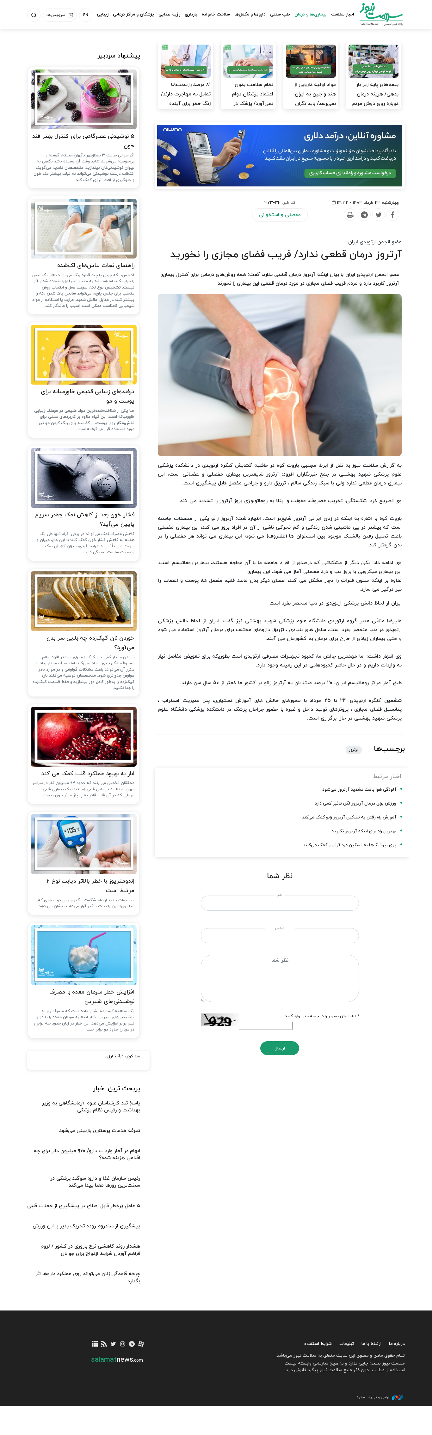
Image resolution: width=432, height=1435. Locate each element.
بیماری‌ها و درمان (310, 14)
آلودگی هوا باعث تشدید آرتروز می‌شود (359, 790)
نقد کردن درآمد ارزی (122, 1056)
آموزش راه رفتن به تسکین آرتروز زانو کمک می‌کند (349, 817)
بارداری (191, 14)
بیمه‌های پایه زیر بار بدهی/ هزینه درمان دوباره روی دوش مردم (375, 94)
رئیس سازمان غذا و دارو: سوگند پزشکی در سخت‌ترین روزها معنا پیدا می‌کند (95, 1182)
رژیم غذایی (169, 14)
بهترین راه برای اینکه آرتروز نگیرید (363, 831)
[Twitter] (378, 215)
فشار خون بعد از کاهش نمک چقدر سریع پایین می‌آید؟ (84, 520)
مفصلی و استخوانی (280, 214)
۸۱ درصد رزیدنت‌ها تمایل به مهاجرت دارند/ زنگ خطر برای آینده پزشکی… (186, 99)
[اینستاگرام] (123, 1344)
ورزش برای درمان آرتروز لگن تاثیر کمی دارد (355, 803)
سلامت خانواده (216, 14)
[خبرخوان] (104, 1344)
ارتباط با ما (371, 1344)
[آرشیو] (95, 1344)
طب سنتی (280, 14)
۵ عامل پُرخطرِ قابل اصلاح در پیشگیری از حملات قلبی (83, 1205)
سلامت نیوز (375, 14)
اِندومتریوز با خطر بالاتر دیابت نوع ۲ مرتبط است (90, 886)
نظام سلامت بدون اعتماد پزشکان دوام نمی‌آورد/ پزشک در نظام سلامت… (252, 99)
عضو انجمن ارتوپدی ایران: (374, 242)
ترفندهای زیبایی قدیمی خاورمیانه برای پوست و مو (87, 396)
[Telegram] (364, 215)
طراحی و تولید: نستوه (373, 1397)
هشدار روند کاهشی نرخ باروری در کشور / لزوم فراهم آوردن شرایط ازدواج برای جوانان (90, 1250)
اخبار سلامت (342, 14)
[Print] (349, 215)
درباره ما (397, 1344)
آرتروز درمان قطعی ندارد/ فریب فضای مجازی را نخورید (286, 254)
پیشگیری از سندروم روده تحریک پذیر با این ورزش (86, 1226)
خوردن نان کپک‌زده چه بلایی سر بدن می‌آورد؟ (90, 643)
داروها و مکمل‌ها (250, 14)
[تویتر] (113, 1344)
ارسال (280, 1048)
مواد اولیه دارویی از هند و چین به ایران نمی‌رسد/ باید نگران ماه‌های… (315, 99)
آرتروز (354, 750)
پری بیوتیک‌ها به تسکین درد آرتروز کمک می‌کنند (349, 845)
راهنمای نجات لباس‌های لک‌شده (95, 266)
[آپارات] (141, 1344)
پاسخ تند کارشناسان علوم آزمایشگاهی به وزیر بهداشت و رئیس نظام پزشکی (91, 1107)
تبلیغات (346, 1344)
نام (279, 895)
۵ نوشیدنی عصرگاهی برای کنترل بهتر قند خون (83, 141)
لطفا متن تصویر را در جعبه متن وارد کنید (322, 1016)
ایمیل (279, 928)
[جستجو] (33, 15)
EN (85, 15)
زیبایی (102, 14)
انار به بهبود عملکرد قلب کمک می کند (87, 774)
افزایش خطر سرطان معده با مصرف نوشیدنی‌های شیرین (91, 997)
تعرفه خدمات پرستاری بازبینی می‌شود (99, 1130)
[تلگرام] (132, 1344)
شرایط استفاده (318, 1344)
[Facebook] (392, 215)
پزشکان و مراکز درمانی (133, 14)
